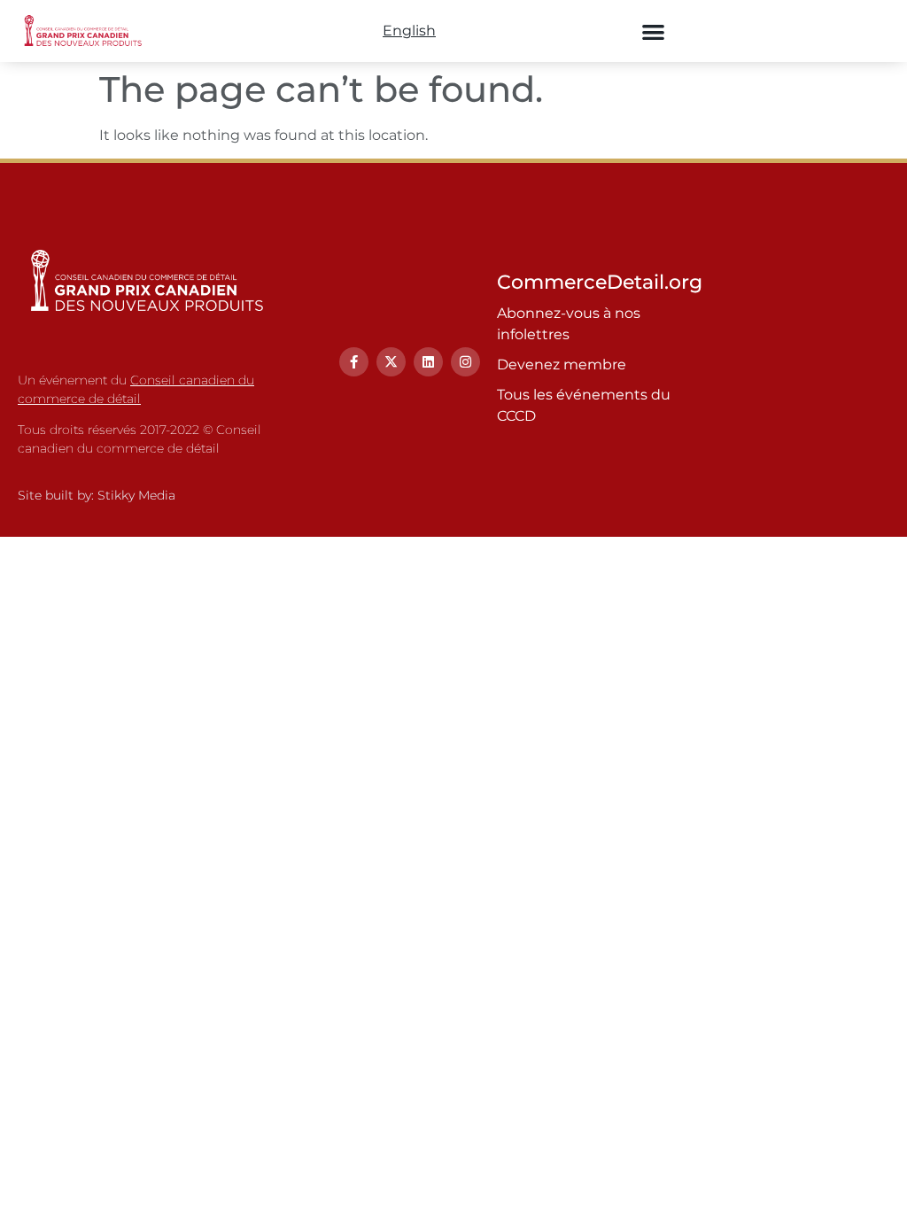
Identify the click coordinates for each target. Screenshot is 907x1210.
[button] (654, 31)
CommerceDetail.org (599, 282)
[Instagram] (465, 361)
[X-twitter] (391, 361)
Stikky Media (136, 495)
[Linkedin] (428, 361)
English (409, 30)
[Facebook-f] (353, 361)
